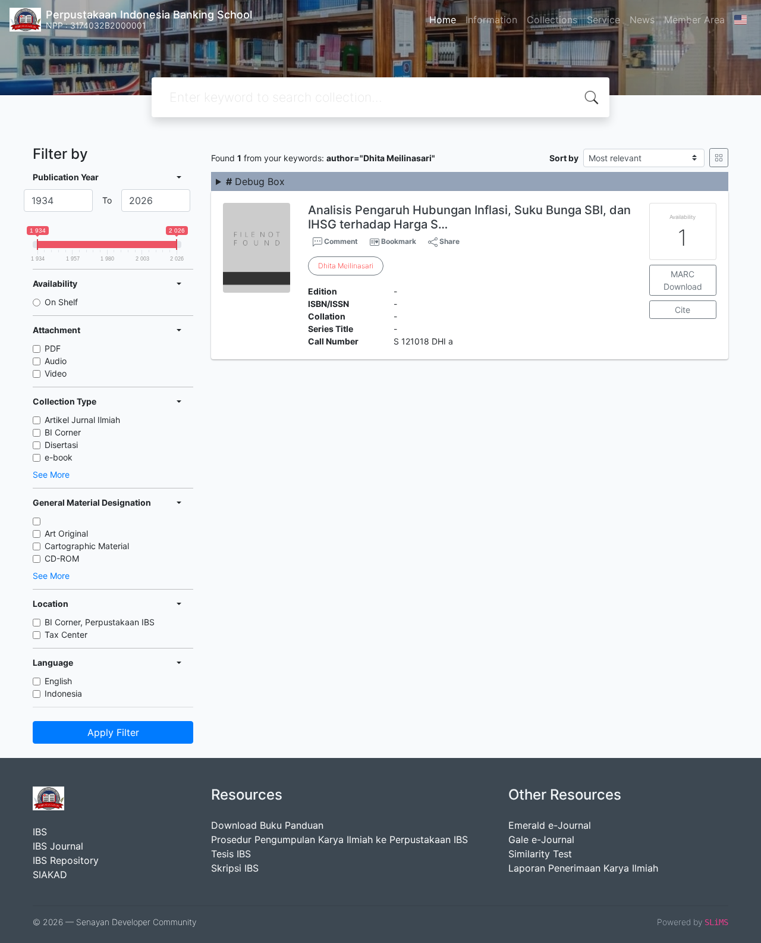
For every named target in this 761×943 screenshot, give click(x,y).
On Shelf (61, 302)
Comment (340, 241)
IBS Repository (66, 860)
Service (603, 20)
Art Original (66, 533)
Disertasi (61, 445)
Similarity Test (540, 854)
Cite (682, 310)
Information (491, 20)
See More (51, 474)
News (642, 20)
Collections (552, 20)
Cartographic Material (87, 546)
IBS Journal (58, 846)
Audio (56, 361)
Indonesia (63, 693)
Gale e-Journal (541, 839)
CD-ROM (62, 558)
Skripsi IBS (235, 868)
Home (442, 20)
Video (56, 373)
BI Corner (63, 432)
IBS (40, 832)
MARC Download (682, 280)
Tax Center (66, 634)
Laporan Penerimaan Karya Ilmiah (583, 868)
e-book (59, 457)
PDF (53, 348)
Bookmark (398, 241)
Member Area (694, 20)
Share (449, 241)
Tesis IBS (231, 854)
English (58, 681)
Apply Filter (113, 732)
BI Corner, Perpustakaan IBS (100, 622)
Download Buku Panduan (267, 825)
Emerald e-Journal (549, 825)
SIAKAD (50, 875)
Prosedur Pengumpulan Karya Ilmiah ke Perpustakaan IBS (339, 839)
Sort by (563, 158)
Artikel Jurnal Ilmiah (82, 420)
